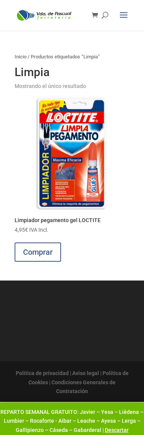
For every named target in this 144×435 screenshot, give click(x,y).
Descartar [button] (117, 430)
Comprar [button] (38, 252)
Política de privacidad (42, 373)
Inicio (20, 57)
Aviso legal (85, 373)
